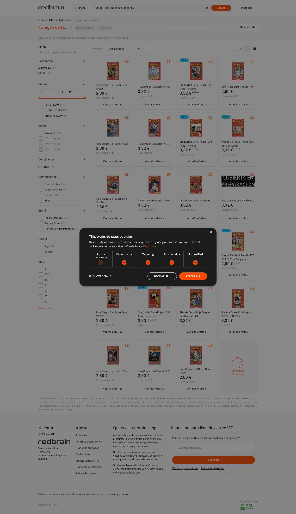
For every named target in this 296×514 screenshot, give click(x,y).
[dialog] (148, 257)
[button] (100, 276)
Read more (149, 246)
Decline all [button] (162, 276)
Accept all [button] (193, 276)
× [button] (211, 232)
